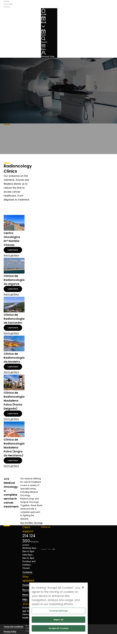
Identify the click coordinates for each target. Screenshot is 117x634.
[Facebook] (49, 531)
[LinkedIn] (49, 540)
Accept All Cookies (58, 628)
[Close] (83, 587)
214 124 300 (28, 538)
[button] (30, 4)
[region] (58, 608)
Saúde (6, 1)
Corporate (8, 4)
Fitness (7, 7)
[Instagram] (49, 536)
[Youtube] (49, 545)
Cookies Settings (58, 610)
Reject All (58, 619)
